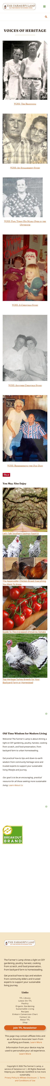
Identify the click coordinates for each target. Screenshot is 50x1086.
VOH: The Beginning (25, 104)
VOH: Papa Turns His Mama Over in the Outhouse (25, 223)
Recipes (25, 1011)
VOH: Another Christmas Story (25, 385)
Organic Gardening (25, 1006)
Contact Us (25, 1017)
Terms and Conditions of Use (30, 1079)
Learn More (36, 1042)
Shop (25, 1022)
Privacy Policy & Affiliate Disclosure (21, 1077)
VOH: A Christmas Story (25, 305)
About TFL (25, 1019)
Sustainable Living (25, 1009)
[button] (46, 17)
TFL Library (25, 998)
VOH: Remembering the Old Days (25, 465)
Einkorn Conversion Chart (25, 1014)
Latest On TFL (25, 1000)
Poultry (25, 1003)
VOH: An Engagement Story (25, 168)
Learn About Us (16, 785)
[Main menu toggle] (44, 6)
